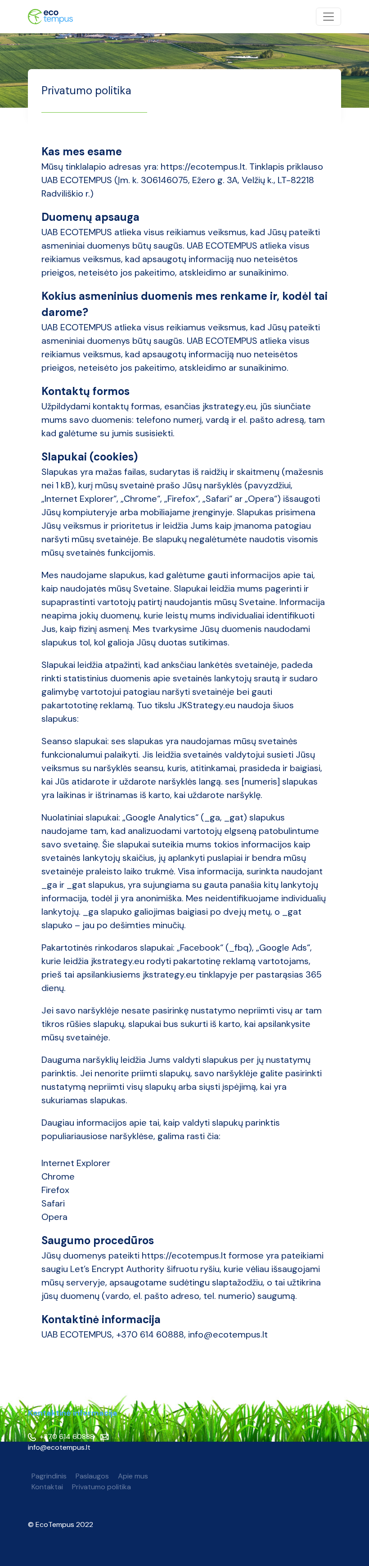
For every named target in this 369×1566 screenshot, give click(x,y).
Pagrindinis (49, 1476)
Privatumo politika (101, 1486)
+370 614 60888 (66, 1436)
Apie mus (133, 1476)
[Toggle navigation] (328, 17)
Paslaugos (92, 1476)
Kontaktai (47, 1486)
